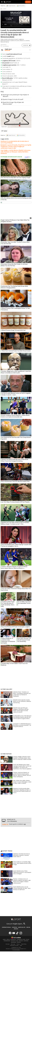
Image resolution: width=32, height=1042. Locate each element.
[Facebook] (10, 934)
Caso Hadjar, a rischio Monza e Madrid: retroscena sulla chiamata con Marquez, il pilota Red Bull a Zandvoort (15, 151)
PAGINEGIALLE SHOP (21, 939)
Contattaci (14, 927)
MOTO (4, 9)
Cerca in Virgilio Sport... (15, 924)
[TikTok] (17, 934)
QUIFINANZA (26, 940)
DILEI (17, 940)
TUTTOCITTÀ (13, 940)
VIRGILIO (8, 939)
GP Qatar (4, 131)
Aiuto (21, 945)
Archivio (16, 928)
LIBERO (4, 939)
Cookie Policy (23, 944)
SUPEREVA (19, 942)
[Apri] (2, 2)
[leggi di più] (30, 49)
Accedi (28, 2)
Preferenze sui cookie (14, 945)
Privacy (18, 944)
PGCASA (27, 939)
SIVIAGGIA (21, 940)
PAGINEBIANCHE (7, 940)
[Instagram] (21, 934)
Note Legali (13, 944)
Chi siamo (7, 944)
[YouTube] (13, 934)
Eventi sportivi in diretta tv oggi (17, 824)
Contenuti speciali (6, 927)
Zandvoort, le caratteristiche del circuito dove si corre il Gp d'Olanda (15, 142)
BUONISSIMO (13, 942)
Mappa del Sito (21, 927)
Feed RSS (28, 927)
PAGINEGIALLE (13, 939)
